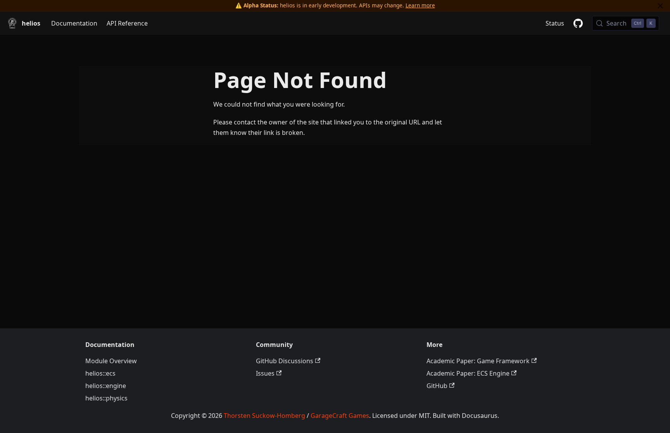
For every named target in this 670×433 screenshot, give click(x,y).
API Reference (127, 23)
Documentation (74, 23)
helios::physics (106, 398)
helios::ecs (100, 373)
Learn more (420, 5)
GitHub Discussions (284, 361)
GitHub (437, 385)
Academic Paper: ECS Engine (468, 373)
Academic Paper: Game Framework (478, 361)
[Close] (660, 5)
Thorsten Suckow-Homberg (264, 415)
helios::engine (105, 385)
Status (555, 23)
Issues (265, 373)
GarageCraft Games (340, 415)
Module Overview (111, 361)
